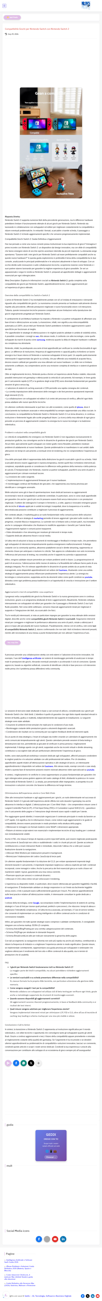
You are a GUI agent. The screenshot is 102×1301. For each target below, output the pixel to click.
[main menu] (4, 6)
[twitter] (88, 1296)
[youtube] (55, 1239)
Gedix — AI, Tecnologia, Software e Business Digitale (48, 1296)
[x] (47, 1239)
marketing (38, 518)
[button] (16, 1063)
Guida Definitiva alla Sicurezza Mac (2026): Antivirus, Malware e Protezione (19, 1284)
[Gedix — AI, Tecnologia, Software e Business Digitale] (86, 6)
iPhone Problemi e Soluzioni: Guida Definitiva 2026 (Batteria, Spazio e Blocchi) (19, 1268)
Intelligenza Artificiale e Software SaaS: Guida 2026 (18, 1261)
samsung (41, 340)
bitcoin (22, 506)
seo (37, 336)
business (63, 570)
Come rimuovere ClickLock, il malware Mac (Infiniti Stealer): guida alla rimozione (18, 1277)
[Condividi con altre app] (38, 1063)
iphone (80, 407)
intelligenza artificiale (31, 658)
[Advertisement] (51, 61)
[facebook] (39, 1239)
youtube (88, 577)
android (8, 898)
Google (36, 903)
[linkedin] (63, 1239)
